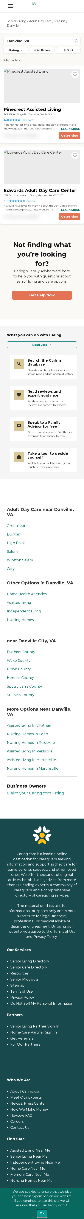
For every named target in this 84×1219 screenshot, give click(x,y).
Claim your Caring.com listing (35, 793)
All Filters (44, 50)
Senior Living (16, 21)
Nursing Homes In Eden (27, 734)
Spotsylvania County (24, 686)
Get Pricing (69, 135)
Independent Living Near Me (35, 1162)
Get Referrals (21, 1038)
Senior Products (24, 979)
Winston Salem (20, 560)
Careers (16, 1121)
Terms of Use (64, 931)
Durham (14, 534)
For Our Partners (25, 1044)
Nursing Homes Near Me (31, 1181)
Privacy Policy (45, 937)
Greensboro (17, 526)
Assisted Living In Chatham (29, 725)
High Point (16, 543)
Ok (42, 1213)
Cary (11, 569)
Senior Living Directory (29, 961)
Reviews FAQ (21, 1115)
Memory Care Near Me (29, 1174)
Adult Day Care (40, 21)
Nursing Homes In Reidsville (31, 743)
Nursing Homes (20, 620)
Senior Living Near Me (29, 1156)
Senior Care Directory (28, 967)
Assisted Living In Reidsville (30, 751)
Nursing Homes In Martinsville (32, 768)
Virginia (59, 21)
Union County (19, 669)
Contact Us (19, 1128)
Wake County (18, 661)
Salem (12, 552)
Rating (14, 50)
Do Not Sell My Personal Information (41, 1003)
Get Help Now (42, 295)
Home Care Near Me (27, 1168)
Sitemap (17, 985)
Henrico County (20, 678)
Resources (19, 973)
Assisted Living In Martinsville (31, 760)
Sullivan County (20, 695)
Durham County (21, 652)
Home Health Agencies (27, 594)
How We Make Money (29, 1109)
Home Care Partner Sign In (33, 1032)
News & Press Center (28, 1103)
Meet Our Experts (26, 1097)
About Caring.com (26, 1091)
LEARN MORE (70, 129)
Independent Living (24, 611)
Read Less (39, 344)
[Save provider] (75, 74)
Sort (70, 50)
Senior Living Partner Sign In (34, 1026)
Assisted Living (19, 603)
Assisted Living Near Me (30, 1150)
